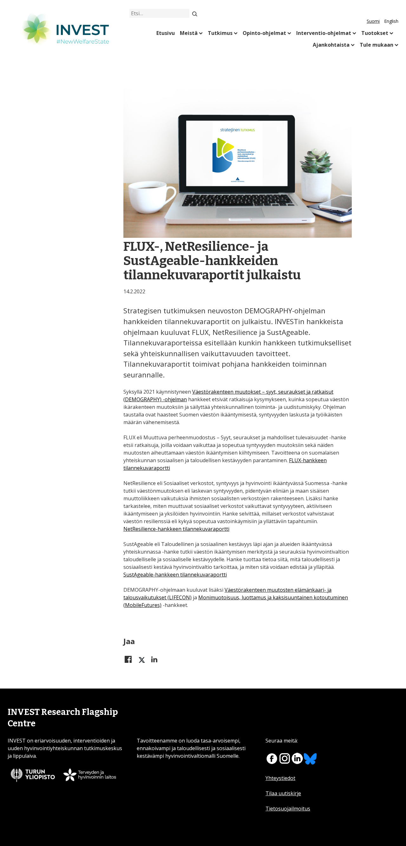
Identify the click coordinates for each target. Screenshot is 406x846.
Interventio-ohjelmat (323, 33)
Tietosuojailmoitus (287, 808)
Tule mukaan (376, 44)
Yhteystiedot (280, 778)
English (391, 21)
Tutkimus (220, 33)
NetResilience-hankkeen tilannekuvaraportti (176, 528)
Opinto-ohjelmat (264, 33)
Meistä (189, 33)
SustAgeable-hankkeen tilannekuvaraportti (175, 574)
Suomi (373, 21)
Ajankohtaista (331, 44)
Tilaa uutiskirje (283, 793)
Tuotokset (374, 33)
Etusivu (165, 33)
